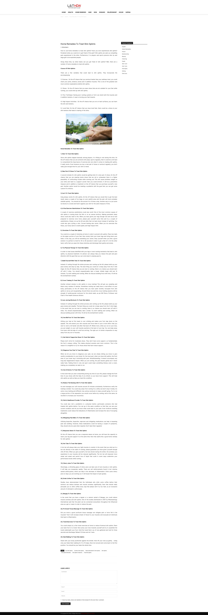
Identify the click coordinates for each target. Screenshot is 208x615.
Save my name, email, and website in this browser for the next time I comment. (83, 600)
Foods (123, 61)
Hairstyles (124, 68)
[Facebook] (62, 559)
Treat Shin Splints (87, 552)
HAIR (89, 12)
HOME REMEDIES (80, 12)
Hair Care (124, 66)
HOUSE (121, 12)
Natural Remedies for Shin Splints (93, 550)
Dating (124, 71)
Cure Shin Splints (69, 550)
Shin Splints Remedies (66, 552)
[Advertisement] (104, 29)
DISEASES (102, 12)
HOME (64, 12)
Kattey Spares (65, 47)
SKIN (95, 12)
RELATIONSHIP (112, 12)
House (123, 51)
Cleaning (124, 59)
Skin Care (124, 63)
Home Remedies (126, 49)
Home (62, 16)
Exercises (124, 73)
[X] (66, 559)
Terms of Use (91, 613)
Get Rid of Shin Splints (79, 550)
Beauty (124, 56)
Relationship (125, 54)
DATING (128, 12)
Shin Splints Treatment (77, 552)
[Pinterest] (69, 559)
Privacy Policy (84, 613)
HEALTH (70, 12)
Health (66, 16)
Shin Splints (104, 550)
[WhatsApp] (73, 559)
